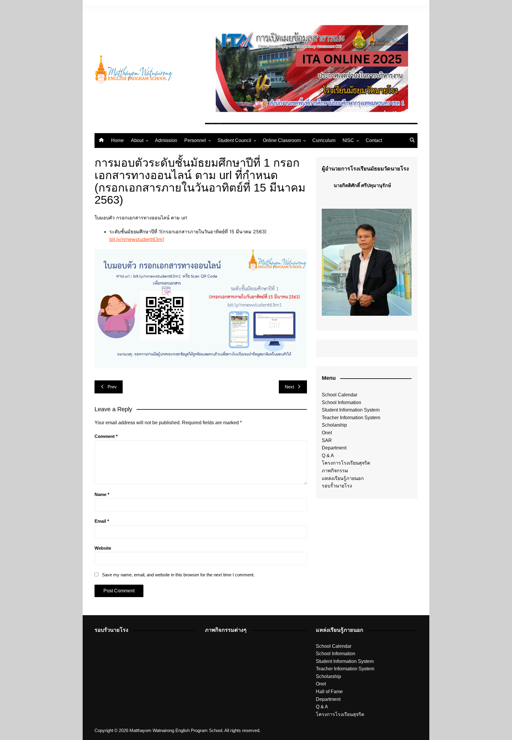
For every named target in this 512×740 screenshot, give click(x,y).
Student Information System (351, 409)
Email (102, 521)
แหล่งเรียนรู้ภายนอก (343, 478)
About (137, 140)
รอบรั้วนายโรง (337, 485)
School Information (341, 402)
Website (103, 548)
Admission (166, 140)
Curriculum (323, 140)
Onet (327, 432)
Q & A (328, 455)
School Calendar (339, 394)
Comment (106, 436)
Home (117, 140)
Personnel (195, 140)
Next (289, 386)
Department (334, 447)
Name (102, 494)
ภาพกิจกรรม (335, 470)
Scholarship (334, 425)
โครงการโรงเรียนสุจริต (346, 462)
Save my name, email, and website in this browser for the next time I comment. (178, 574)
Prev (112, 386)
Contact (374, 140)
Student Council (234, 140)
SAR (327, 440)
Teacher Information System (351, 417)
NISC (348, 140)
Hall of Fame (329, 691)
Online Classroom (282, 140)
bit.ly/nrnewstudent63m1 (136, 239)
